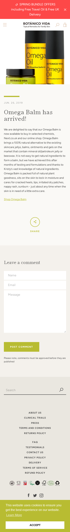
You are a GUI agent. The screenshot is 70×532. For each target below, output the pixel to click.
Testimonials (35, 447)
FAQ (35, 442)
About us (35, 412)
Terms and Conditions (35, 428)
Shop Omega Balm (15, 199)
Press (35, 423)
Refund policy (35, 473)
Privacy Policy (35, 457)
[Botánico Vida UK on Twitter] (35, 495)
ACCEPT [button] (35, 525)
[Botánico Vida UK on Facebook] (29, 495)
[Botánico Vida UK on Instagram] (41, 495)
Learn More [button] (14, 515)
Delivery (35, 462)
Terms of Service (35, 467)
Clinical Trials (35, 417)
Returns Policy (35, 433)
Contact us (35, 452)
